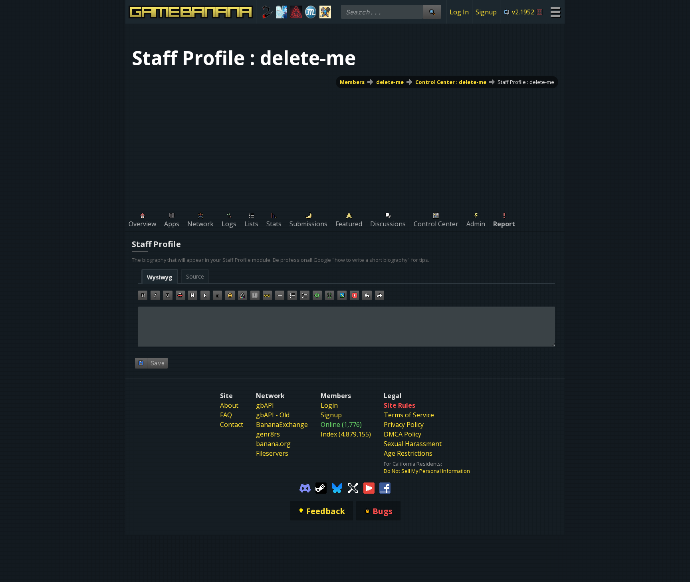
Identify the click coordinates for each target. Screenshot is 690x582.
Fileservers (272, 453)
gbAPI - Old (272, 415)
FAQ (226, 415)
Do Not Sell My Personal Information (427, 470)
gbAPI (265, 405)
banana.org (273, 443)
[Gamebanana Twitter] (353, 487)
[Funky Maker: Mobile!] (325, 12)
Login (329, 405)
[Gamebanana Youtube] (369, 487)
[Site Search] (432, 12)
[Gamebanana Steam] (321, 487)
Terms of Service (409, 415)
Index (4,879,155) (346, 434)
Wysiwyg (159, 277)
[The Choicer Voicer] (281, 12)
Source (195, 276)
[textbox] (346, 327)
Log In (459, 12)
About (229, 405)
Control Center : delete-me (450, 82)
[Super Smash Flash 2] (267, 12)
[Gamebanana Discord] (305, 487)
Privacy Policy (404, 424)
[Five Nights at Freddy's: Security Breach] (296, 12)
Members (352, 82)
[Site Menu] (555, 12)
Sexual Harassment (413, 443)
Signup (486, 12)
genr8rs (268, 434)
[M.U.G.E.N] (310, 12)
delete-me (390, 82)
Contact (231, 424)
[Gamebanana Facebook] (385, 487)
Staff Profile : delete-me (526, 82)
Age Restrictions (408, 453)
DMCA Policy (402, 434)
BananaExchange (282, 424)
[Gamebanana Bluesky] (337, 487)
